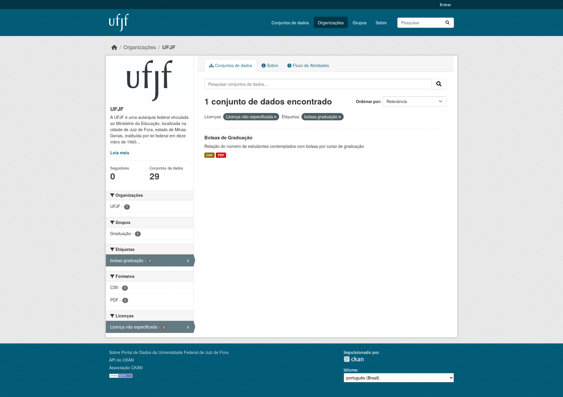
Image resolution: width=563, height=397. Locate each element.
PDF (221, 155)
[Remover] (275, 116)
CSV (209, 155)
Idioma (350, 370)
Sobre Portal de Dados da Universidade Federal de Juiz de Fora (168, 352)
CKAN (354, 359)
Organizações (331, 22)
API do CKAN (121, 360)
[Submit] (447, 23)
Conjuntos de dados (290, 22)
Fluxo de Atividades (310, 65)
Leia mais (119, 152)
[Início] (114, 47)
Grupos (360, 22)
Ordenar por (368, 101)
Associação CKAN (126, 367)
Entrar (445, 4)
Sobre (381, 22)
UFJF (168, 47)
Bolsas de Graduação (228, 137)
